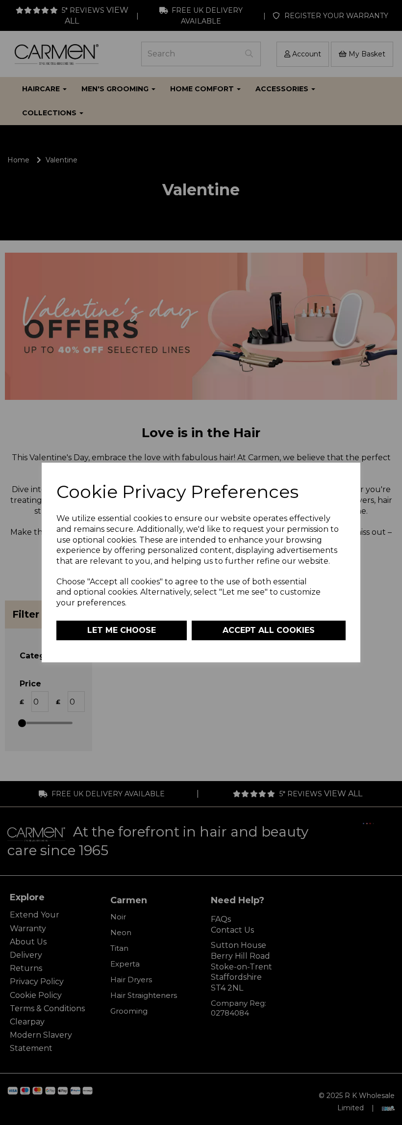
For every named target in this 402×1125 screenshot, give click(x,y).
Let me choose (121, 630)
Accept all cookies (269, 630)
